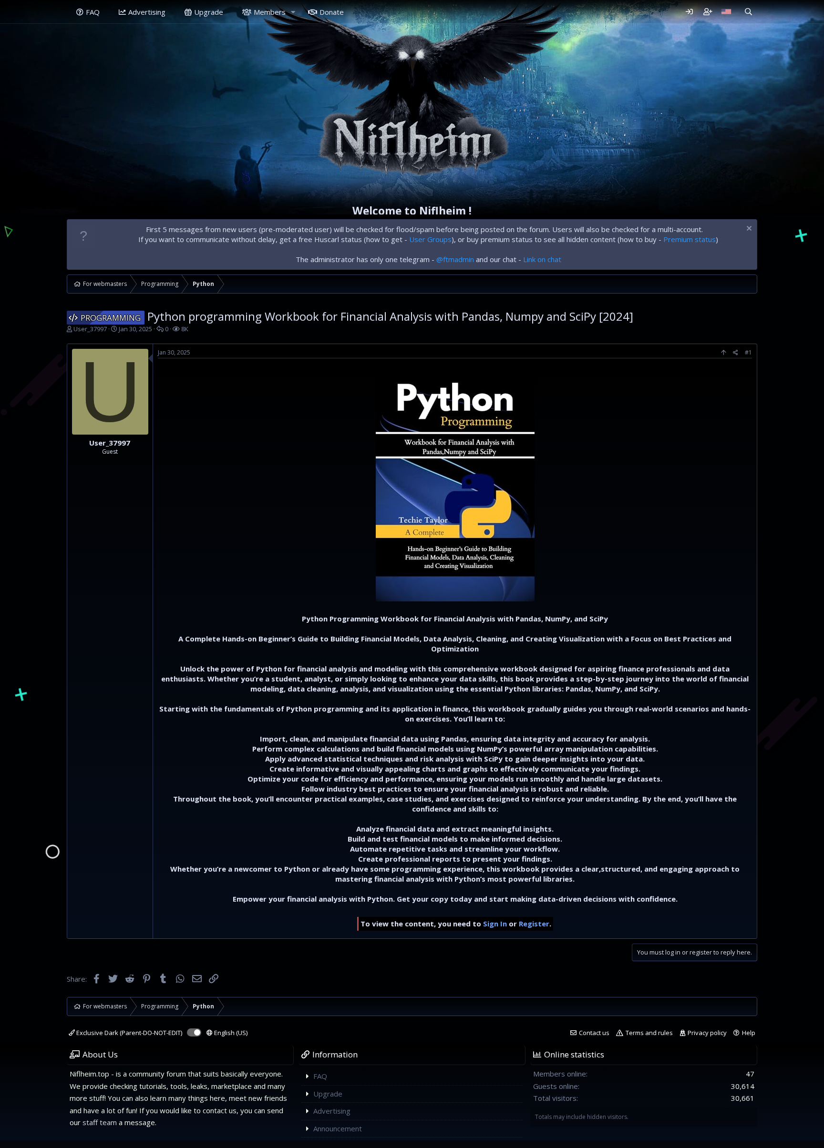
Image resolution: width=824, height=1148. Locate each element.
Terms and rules (649, 1032)
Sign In (495, 923)
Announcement (337, 1128)
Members (270, 12)
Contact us (594, 1032)
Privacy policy (707, 1032)
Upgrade (208, 12)
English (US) (230, 1032)
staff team (99, 1122)
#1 (748, 352)
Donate (331, 12)
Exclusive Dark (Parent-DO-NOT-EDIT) (128, 1032)
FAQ (93, 12)
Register (534, 923)
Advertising (146, 12)
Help (748, 1032)
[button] (293, 12)
